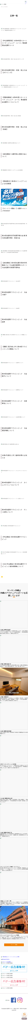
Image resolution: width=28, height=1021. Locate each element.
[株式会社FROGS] (5, 959)
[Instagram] (19, 1002)
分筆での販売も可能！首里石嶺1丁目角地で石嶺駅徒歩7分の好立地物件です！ (14, 732)
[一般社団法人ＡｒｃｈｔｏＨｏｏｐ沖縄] (10, 956)
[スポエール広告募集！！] (14, 962)
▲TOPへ (24, 1018)
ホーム (2, 6)
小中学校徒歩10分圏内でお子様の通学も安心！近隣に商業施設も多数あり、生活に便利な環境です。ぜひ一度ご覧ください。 (14, 665)
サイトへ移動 (14, 944)
